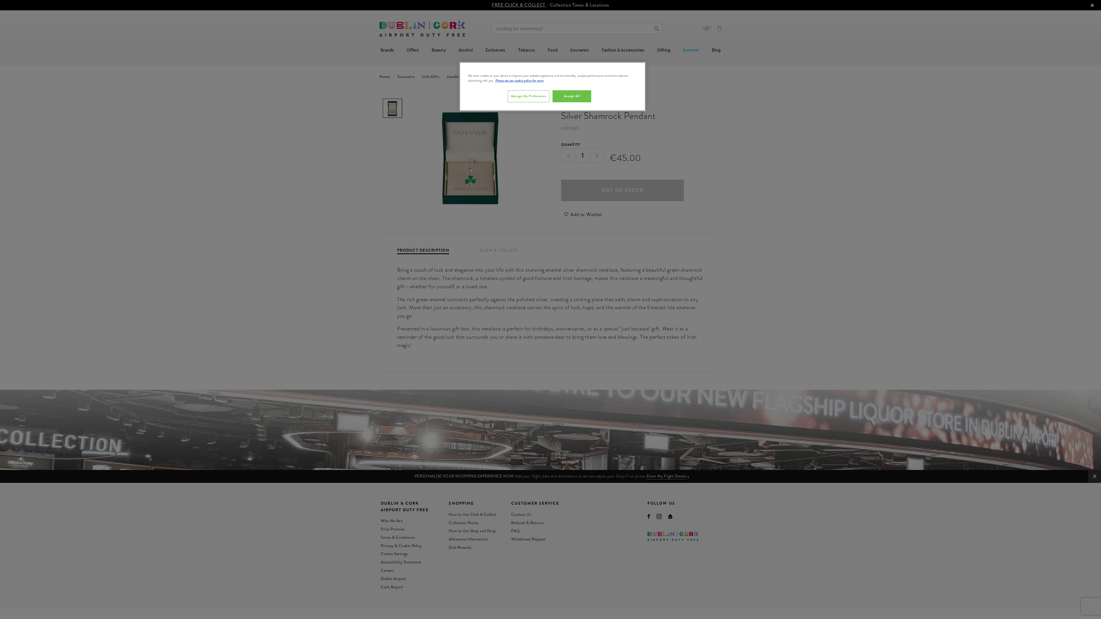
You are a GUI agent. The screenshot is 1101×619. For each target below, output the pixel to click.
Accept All (572, 96)
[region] (552, 86)
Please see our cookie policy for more (519, 80)
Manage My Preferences (528, 96)
